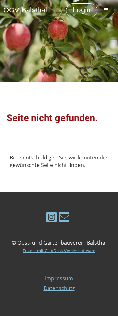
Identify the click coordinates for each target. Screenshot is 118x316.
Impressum (59, 278)
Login (81, 10)
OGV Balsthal (25, 10)
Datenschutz (59, 288)
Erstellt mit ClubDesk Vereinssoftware (59, 250)
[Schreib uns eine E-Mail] (64, 218)
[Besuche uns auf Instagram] (51, 218)
